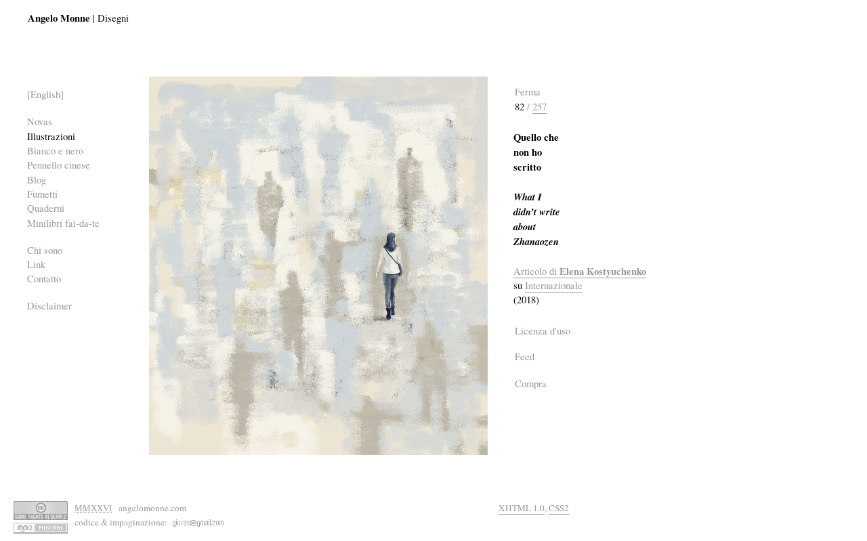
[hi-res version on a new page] (318, 263)
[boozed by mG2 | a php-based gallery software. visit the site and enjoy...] (41, 527)
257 (539, 106)
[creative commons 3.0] (41, 509)
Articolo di (579, 271)
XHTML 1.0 (522, 508)
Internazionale (554, 285)
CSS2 (559, 508)
